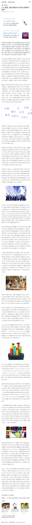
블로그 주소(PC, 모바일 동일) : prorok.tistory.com (13, 522)
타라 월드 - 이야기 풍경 (8, 2)
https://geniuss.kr (7, 18)
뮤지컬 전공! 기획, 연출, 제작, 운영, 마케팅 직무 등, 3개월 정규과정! (10, 36)
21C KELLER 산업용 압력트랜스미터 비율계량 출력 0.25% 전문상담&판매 (11, 24)
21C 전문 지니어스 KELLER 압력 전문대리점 (10, 21)
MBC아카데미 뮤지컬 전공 (11, 33)
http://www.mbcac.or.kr (9, 30)
